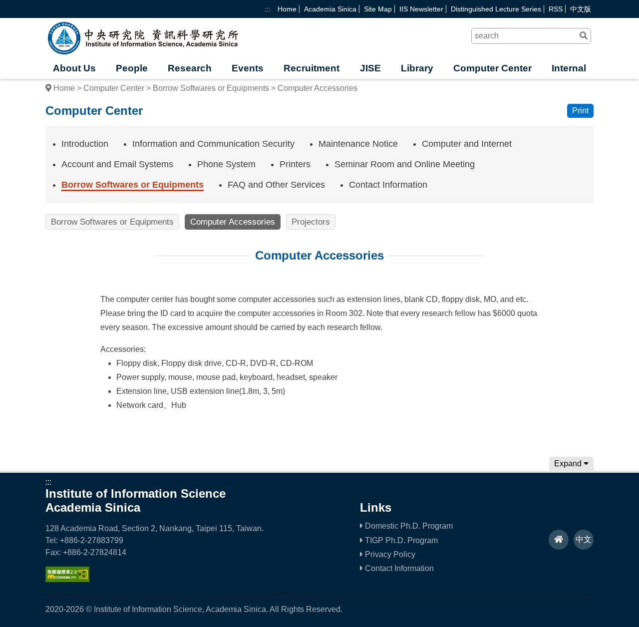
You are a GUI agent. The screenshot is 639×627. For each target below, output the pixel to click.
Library (417, 68)
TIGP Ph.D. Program (400, 540)
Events (248, 68)
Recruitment (311, 68)
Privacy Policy (389, 554)
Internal (569, 68)
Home (287, 9)
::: (268, 9)
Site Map (378, 9)
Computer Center (492, 68)
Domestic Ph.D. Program (408, 526)
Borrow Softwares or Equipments (211, 88)
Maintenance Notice (358, 144)
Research (190, 68)
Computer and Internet (467, 144)
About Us (74, 68)
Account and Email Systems (117, 164)
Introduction (84, 144)
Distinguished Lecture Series (496, 9)
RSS (556, 9)
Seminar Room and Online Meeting (404, 164)
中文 (584, 539)
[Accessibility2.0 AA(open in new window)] (67, 579)
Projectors (311, 222)
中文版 (580, 9)
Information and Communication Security (213, 144)
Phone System (226, 164)
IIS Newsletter (421, 9)
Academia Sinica (330, 9)
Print (580, 110)
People (132, 68)
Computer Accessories (232, 222)
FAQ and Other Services (276, 185)
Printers (295, 164)
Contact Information (388, 185)
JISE (370, 68)
